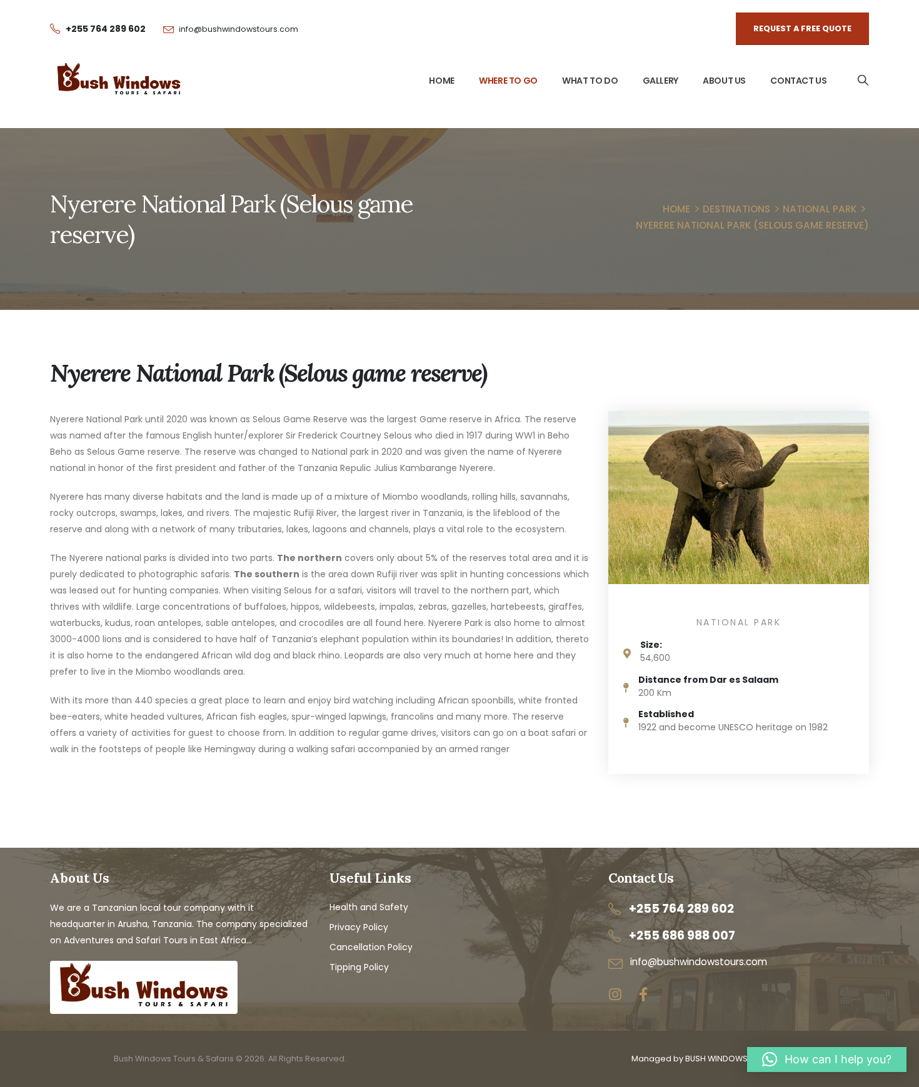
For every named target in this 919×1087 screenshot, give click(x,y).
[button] (826, 1059)
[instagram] (615, 995)
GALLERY (660, 80)
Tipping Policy (359, 967)
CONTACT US (798, 80)
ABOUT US (724, 80)
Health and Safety (368, 907)
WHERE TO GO (508, 80)
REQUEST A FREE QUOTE (802, 28)
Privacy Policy (358, 927)
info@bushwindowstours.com (238, 29)
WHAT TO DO (590, 80)
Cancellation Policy (371, 947)
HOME (441, 80)
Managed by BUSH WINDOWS (689, 1058)
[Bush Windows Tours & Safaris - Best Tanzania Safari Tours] (119, 80)
